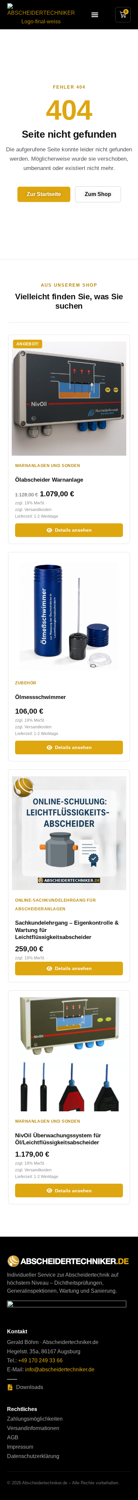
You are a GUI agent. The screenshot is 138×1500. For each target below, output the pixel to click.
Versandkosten (38, 509)
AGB (12, 1437)
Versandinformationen (33, 1428)
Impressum (20, 1447)
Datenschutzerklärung (33, 1456)
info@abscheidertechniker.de (59, 1369)
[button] (94, 14)
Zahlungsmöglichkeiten (35, 1419)
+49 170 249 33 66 (40, 1360)
